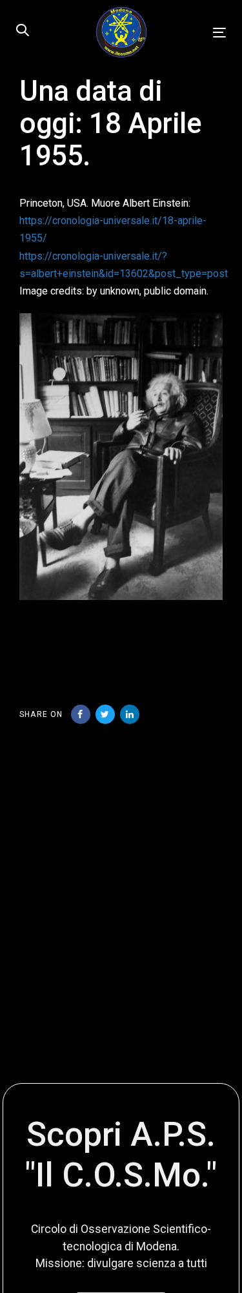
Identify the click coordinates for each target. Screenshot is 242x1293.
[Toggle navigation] (191, 32)
